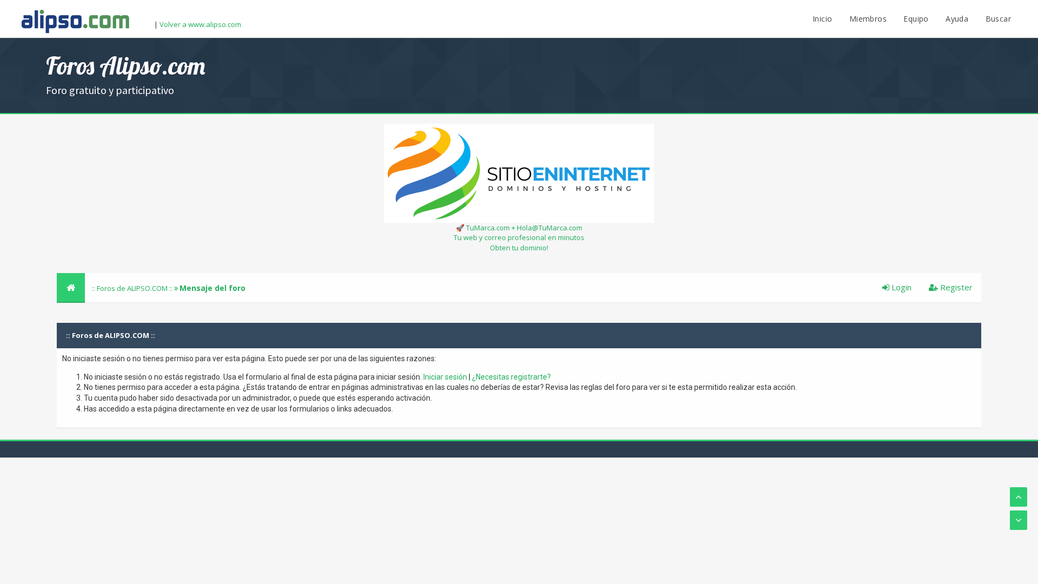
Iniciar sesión (445, 377)
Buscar (998, 19)
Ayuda (957, 19)
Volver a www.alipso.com (200, 24)
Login (900, 287)
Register (955, 287)
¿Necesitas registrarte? (511, 377)
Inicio (822, 19)
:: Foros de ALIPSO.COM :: (133, 288)
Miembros (868, 19)
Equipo (915, 19)
